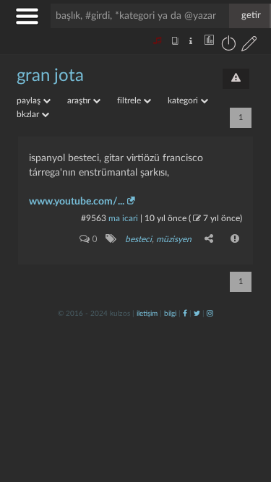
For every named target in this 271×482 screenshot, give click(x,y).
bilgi (170, 313)
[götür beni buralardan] (245, 408)
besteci (138, 239)
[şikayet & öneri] (236, 79)
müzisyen (174, 239)
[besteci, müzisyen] (110, 238)
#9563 (93, 218)
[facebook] (185, 313)
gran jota (50, 76)
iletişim (147, 313)
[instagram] (210, 313)
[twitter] (197, 313)
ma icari (123, 218)
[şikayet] (235, 238)
